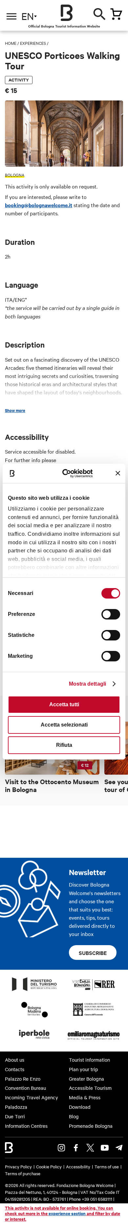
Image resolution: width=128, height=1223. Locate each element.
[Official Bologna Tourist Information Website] (66, 13)
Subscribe (93, 952)
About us (14, 1059)
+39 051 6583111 (97, 1199)
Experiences (33, 43)
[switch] (110, 614)
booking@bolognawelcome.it (38, 204)
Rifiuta (64, 745)
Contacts (14, 1069)
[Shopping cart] (116, 14)
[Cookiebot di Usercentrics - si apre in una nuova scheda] (68, 473)
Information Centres (26, 1126)
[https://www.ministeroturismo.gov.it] (34, 990)
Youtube (105, 1148)
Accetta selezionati (64, 725)
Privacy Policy (18, 1166)
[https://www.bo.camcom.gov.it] (93, 1015)
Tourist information (89, 1059)
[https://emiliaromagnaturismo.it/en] (93, 1040)
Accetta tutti (64, 704)
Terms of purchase (22, 1173)
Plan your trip (83, 1069)
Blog (74, 1116)
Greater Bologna (86, 1078)
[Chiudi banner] (118, 473)
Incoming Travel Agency (31, 1097)
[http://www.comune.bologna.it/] (34, 1040)
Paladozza (16, 1107)
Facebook (76, 1148)
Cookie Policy (49, 1166)
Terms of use (107, 1166)
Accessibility (78, 1166)
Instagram (61, 1148)
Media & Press (84, 1097)
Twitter (90, 1148)
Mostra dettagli (87, 684)
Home (10, 43)
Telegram (119, 1148)
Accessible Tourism (90, 1088)
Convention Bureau (25, 1088)
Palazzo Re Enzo (22, 1078)
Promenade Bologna (91, 1126)
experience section (67, 1213)
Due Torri (15, 1116)
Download (80, 1107)
